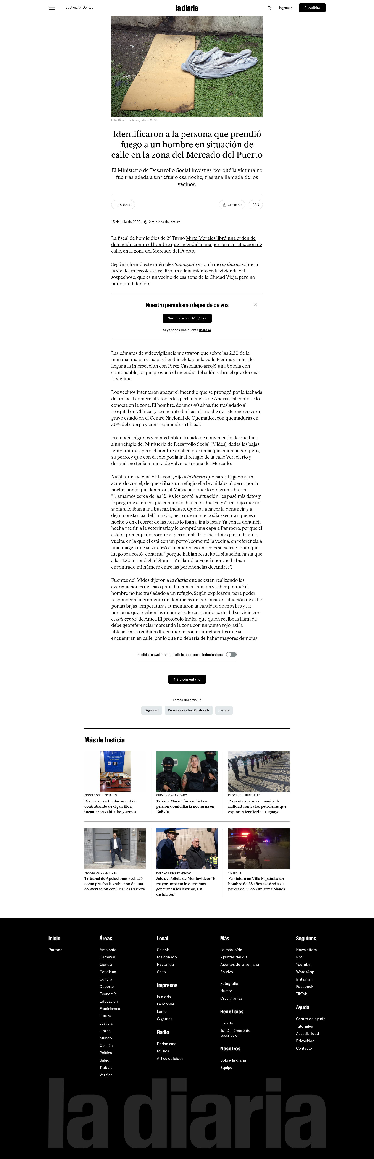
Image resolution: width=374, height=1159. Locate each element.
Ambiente (108, 949)
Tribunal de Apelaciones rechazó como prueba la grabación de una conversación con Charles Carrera (114, 884)
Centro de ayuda (311, 1018)
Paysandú (165, 964)
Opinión (106, 1045)
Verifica (106, 1075)
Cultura (106, 979)
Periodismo (166, 1043)
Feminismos (110, 1008)
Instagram (305, 979)
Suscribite (312, 8)
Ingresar (285, 8)
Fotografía (229, 983)
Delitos (87, 7)
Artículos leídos (170, 1058)
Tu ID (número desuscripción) (235, 1033)
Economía (108, 994)
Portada (55, 949)
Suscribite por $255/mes (187, 318)
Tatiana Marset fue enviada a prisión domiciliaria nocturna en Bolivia (185, 806)
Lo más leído (231, 949)
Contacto (304, 1048)
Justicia (72, 7)
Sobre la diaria (233, 1060)
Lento (162, 1011)
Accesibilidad (307, 1033)
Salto (161, 971)
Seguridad (152, 710)
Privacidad (305, 1041)
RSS (299, 957)
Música (163, 1051)
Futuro (105, 1016)
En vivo (226, 971)
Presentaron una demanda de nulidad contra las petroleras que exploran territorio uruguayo (257, 806)
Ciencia (106, 964)
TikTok (301, 994)
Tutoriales (304, 1026)
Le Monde (165, 1004)
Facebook (304, 986)
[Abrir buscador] (269, 8)
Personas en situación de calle (188, 710)
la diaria (164, 996)
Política (106, 1052)
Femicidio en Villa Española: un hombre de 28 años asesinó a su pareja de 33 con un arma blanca (256, 884)
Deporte (107, 986)
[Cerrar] (256, 305)
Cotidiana (108, 971)
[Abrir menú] (51, 7)
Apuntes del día (234, 957)
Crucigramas (231, 998)
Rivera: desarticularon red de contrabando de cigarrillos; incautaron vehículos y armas (110, 806)
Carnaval (107, 957)
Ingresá (205, 330)
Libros (105, 1030)
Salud (105, 1060)
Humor (226, 991)
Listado (226, 1023)
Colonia (163, 949)
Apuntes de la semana (239, 964)
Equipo (226, 1067)
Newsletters (306, 949)
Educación (109, 1001)
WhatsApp (305, 971)
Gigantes (164, 1018)
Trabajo (106, 1067)
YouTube (303, 964)
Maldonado (167, 957)
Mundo (106, 1038)
